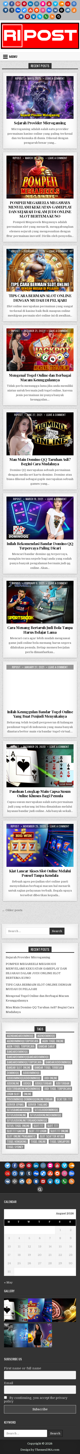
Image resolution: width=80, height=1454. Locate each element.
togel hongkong (17, 1141)
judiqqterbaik (43, 1083)
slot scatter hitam (52, 1136)
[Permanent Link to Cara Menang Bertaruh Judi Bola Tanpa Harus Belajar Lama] (40, 602)
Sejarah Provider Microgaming (40, 122)
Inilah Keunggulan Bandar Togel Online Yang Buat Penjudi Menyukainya (40, 714)
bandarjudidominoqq (58, 1062)
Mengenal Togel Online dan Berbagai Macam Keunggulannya (40, 377)
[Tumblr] (11, 10)
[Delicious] (24, 10)
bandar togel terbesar (48, 1067)
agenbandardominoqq (20, 1036)
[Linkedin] (30, 3)
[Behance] (49, 10)
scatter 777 (64, 1099)
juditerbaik (63, 1083)
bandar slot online (18, 1067)
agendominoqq (46, 1036)
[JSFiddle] (67, 10)
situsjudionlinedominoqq (45, 1115)
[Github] (74, 3)
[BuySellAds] (27, 16)
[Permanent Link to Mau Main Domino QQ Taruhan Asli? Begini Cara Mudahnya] (40, 433)
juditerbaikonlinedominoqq (23, 1089)
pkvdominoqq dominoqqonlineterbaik (30, 1099)
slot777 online (59, 1131)
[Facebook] (11, 3)
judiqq (27, 1083)
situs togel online (18, 1126)
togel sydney (15, 1147)
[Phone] (46, 16)
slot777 (38, 1126)
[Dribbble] (43, 10)
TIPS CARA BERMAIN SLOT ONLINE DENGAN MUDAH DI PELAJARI (40, 297)
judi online (50, 1078)
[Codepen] (61, 10)
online (27, 1094)
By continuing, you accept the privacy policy (35, 1399)
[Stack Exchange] (21, 16)
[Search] (58, 16)
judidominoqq (31, 1073)
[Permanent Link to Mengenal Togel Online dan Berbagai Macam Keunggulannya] (40, 349)
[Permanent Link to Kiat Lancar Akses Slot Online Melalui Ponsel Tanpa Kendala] (40, 845)
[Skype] (39, 16)
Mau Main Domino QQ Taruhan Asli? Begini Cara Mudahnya (39, 461)
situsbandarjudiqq (18, 1110)
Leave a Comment (55, 78)
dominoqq (13, 1073)
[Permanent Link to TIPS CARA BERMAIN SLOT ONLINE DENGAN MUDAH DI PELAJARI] (40, 270)
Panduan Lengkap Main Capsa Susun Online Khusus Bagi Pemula (39, 793)
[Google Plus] (18, 3)
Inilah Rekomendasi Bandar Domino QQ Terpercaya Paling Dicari (40, 545)
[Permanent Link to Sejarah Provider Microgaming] (40, 97)
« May (8, 1282)
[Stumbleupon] (30, 10)
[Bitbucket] (5, 10)
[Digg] (18, 10)
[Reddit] (36, 10)
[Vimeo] (55, 3)
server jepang (15, 1104)
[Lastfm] (67, 3)
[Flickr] (43, 3)
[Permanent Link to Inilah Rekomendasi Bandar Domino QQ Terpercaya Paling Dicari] (40, 518)
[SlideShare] (33, 16)
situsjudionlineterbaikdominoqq (27, 1120)
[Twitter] (5, 3)
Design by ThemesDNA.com (39, 1449)
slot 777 (52, 1126)
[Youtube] (49, 3)
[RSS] (52, 16)
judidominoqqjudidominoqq (23, 1078)
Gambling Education (40, 339)
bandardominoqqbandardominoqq (28, 1057)
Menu (13, 56)
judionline (13, 1083)
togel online (38, 1141)
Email (8, 1383)
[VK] (55, 10)
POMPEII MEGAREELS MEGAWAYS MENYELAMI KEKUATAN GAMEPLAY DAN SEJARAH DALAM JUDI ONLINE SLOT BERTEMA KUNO (40, 209)
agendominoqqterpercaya (22, 1041)
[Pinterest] (24, 3)
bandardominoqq (17, 1052)
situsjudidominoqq (46, 1110)
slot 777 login (37, 1131)
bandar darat (46, 1046)
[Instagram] (36, 3)
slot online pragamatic (21, 1136)
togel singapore (60, 1141)
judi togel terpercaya (57, 1089)
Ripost (19, 78)
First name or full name (22, 1368)
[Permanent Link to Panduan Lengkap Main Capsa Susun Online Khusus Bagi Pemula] (40, 765)
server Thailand (38, 1104)
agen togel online (53, 1041)
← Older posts (12, 910)
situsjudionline (16, 1115)
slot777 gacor (16, 1131)
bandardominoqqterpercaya (24, 1062)
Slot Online (40, 87)
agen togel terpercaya (20, 1046)
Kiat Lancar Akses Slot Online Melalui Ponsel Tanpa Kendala (40, 873)
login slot (13, 1094)
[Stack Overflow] (74, 10)
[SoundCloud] (61, 3)
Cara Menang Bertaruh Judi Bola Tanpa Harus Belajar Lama (40, 629)
